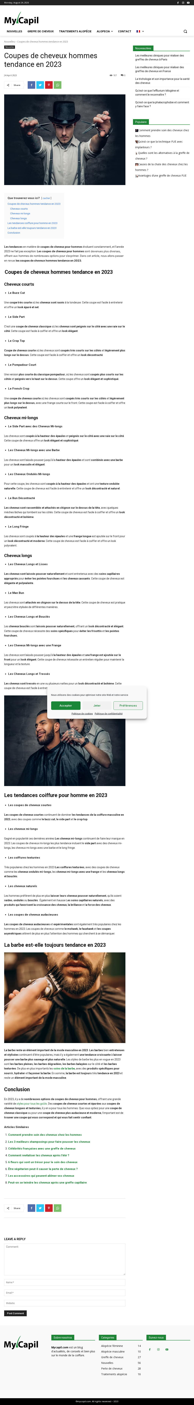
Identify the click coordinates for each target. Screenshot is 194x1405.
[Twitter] (40, 85)
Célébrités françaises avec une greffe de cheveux (42, 1148)
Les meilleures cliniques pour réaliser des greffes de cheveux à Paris (159, 57)
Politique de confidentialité (109, 713)
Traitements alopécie (114, 1374)
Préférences (128, 705)
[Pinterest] (49, 85)
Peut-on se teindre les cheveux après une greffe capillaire (47, 1182)
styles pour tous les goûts (32, 1103)
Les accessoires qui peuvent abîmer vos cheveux (41, 1175)
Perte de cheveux (111, 1368)
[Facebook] (178, 2)
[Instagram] (183, 2)
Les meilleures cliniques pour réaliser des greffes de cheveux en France (159, 69)
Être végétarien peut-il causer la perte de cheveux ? (43, 1169)
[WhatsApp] (57, 85)
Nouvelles (9, 41)
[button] (185, 31)
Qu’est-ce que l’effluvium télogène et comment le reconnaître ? (157, 92)
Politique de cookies (82, 713)
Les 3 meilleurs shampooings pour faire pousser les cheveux (49, 1141)
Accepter (65, 705)
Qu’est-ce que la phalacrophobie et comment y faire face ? (162, 104)
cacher (46, 198)
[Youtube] (188, 2)
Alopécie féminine (112, 1346)
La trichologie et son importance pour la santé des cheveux (162, 80)
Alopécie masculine (113, 1351)
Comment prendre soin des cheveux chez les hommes (45, 1134)
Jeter (97, 705)
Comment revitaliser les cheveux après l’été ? (38, 1155)
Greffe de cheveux (112, 1357)
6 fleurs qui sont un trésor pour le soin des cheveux (42, 1162)
